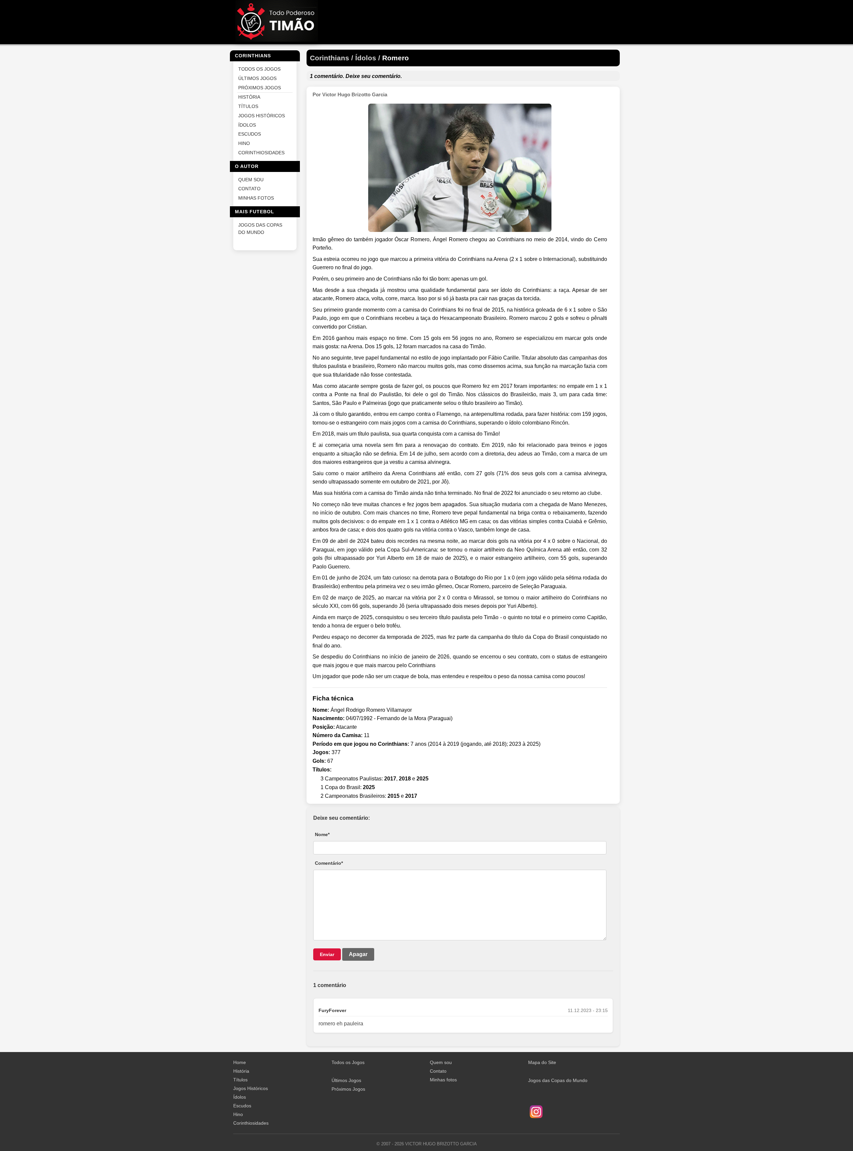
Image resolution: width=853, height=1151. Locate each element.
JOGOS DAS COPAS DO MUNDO (260, 228)
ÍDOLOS (247, 124)
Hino (238, 1114)
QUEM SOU (251, 179)
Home (239, 1062)
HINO (244, 143)
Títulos (240, 1079)
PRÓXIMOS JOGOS (259, 87)
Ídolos (239, 1097)
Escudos (242, 1105)
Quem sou (441, 1062)
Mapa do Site (542, 1062)
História (241, 1071)
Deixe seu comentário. (374, 76)
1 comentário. (327, 76)
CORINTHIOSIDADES (261, 152)
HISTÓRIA (249, 97)
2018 (405, 778)
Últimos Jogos (346, 1080)
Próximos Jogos (348, 1089)
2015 (394, 796)
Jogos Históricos (250, 1088)
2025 (422, 778)
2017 (390, 778)
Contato (438, 1071)
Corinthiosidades (251, 1123)
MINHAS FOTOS (256, 198)
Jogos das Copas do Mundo (557, 1080)
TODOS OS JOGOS (259, 69)
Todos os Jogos (348, 1062)
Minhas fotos (443, 1079)
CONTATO (249, 188)
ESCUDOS (249, 134)
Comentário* (329, 863)
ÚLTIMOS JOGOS (257, 78)
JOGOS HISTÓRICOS (261, 115)
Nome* (322, 834)
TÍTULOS (248, 106)
